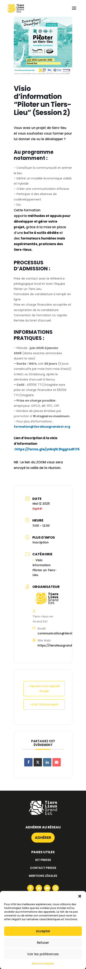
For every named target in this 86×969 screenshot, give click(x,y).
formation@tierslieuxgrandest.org (42, 427)
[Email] (56, 762)
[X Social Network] (38, 762)
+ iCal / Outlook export (44, 704)
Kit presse (43, 860)
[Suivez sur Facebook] (30, 888)
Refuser (43, 942)
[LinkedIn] (47, 762)
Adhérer (43, 837)
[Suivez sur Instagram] (55, 888)
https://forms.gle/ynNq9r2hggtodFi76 (47, 449)
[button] (80, 896)
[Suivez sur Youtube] (47, 888)
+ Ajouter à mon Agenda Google (44, 688)
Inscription (41, 542)
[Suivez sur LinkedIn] (38, 888)
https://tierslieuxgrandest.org (60, 645)
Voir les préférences (43, 954)
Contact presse (43, 868)
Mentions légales (43, 963)
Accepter (43, 931)
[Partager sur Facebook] (28, 762)
